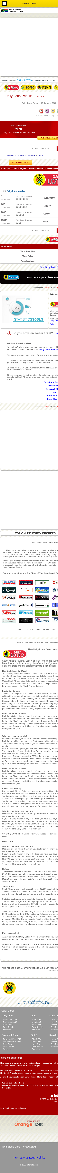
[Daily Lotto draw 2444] (11, 90)
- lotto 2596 (36, 1019)
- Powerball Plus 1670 (11, 1039)
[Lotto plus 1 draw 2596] (45, 90)
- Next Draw (7, 1025)
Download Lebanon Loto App (13, 1108)
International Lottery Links (29, 1157)
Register (31, 155)
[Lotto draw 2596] (28, 90)
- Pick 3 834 (36, 1039)
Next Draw (11, 155)
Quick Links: (7, 1011)
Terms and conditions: (11, 1058)
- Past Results (8, 1027)
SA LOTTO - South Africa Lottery (39, 1085)
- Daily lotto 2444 (9, 1019)
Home (40, 155)
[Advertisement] (29, 47)
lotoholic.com (28, 1147)
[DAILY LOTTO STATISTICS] (24, 310)
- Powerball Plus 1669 (11, 1041)
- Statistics (6, 1030)
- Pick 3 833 (36, 1041)
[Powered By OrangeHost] (29, 1127)
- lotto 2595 (36, 1022)
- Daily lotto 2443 (9, 1022)
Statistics (22, 155)
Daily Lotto (7, 841)
